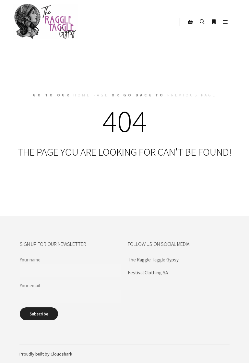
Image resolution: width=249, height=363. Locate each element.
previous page (192, 95)
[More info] (213, 22)
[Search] (202, 22)
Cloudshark (61, 354)
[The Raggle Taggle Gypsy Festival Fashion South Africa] (45, 22)
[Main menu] (225, 22)
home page (91, 95)
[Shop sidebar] (190, 22)
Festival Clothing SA (148, 273)
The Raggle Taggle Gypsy (153, 260)
